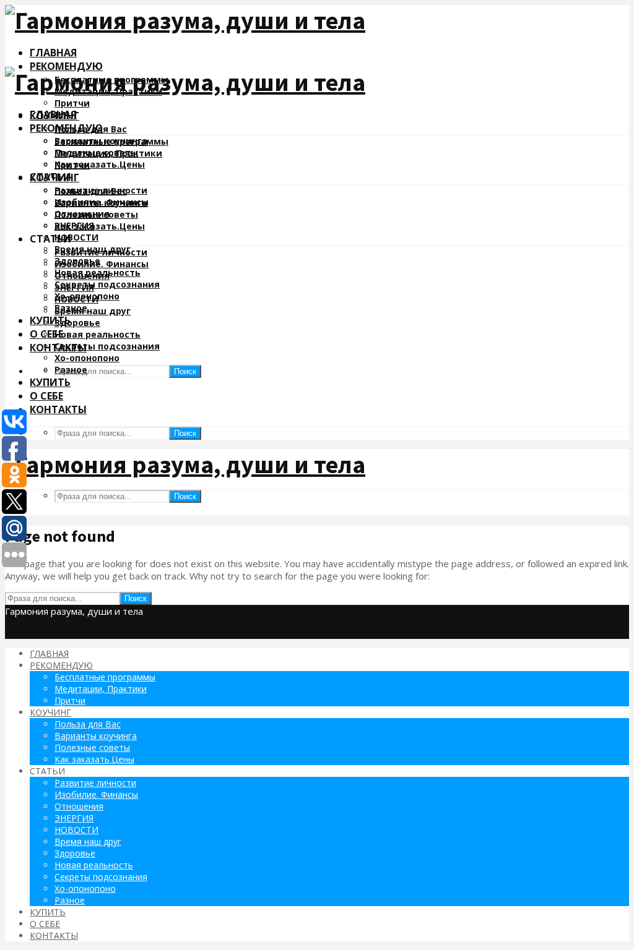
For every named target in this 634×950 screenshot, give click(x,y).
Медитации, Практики (108, 153)
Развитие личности (100, 252)
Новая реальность (97, 334)
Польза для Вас (90, 191)
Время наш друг (92, 311)
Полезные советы (96, 214)
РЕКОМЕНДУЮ (66, 66)
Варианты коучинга (100, 202)
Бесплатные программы (111, 141)
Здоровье (77, 322)
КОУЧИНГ (54, 177)
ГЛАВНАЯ (53, 52)
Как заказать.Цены (99, 164)
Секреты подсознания (107, 284)
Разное (70, 369)
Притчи (72, 103)
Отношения (82, 275)
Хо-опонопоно (86, 358)
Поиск (185, 371)
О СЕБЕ (46, 396)
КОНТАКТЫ (58, 409)
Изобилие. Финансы (101, 264)
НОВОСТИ (76, 237)
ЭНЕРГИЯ (74, 287)
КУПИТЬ (50, 320)
